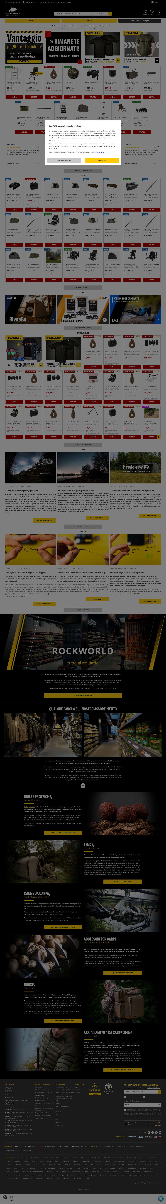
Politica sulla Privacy (97, 152)
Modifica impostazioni (64, 160)
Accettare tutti (102, 160)
